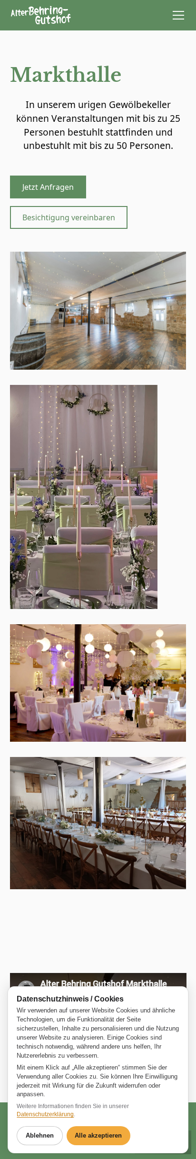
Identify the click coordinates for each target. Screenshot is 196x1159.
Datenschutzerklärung (45, 1114)
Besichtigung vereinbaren (68, 217)
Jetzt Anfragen (48, 187)
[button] (176, 15)
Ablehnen (40, 1135)
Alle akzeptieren (98, 1135)
